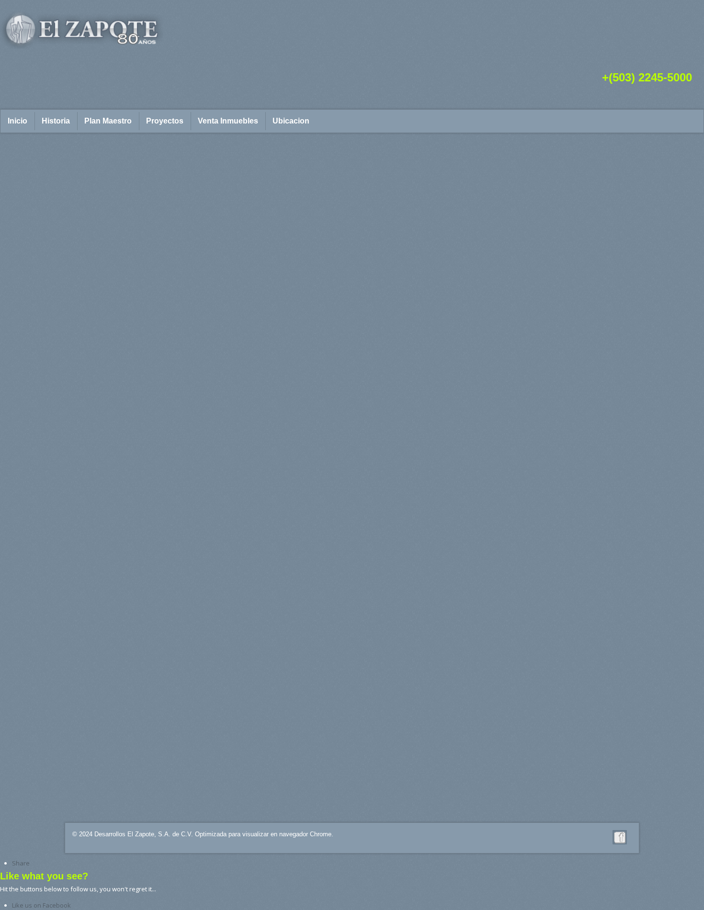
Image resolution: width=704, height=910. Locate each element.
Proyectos (164, 121)
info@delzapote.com (206, 800)
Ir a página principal (118, 336)
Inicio (17, 121)
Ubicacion (291, 121)
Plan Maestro (108, 121)
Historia (56, 121)
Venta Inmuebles (228, 121)
